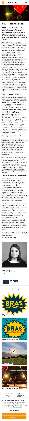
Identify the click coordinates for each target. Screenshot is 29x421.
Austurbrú (8, 395)
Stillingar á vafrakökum (14, 410)
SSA (8, 396)
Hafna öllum (14, 414)
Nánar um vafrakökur (17, 406)
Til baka (6, 282)
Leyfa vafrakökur (14, 417)
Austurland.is (10, 2)
